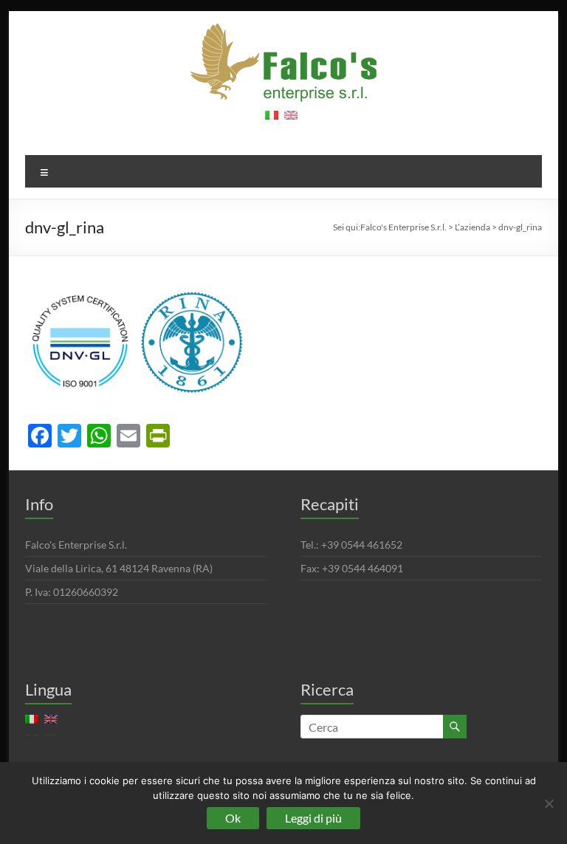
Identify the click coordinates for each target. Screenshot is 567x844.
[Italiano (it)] (271, 120)
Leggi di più (313, 818)
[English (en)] (291, 120)
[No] (548, 803)
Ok (233, 818)
